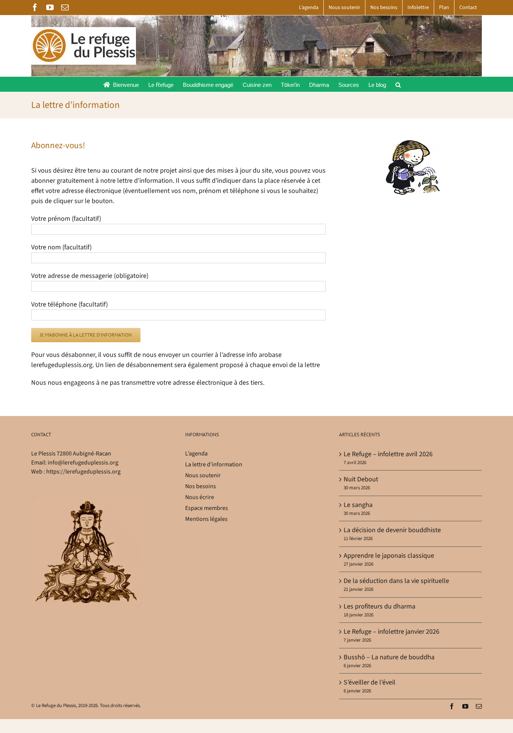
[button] (398, 84)
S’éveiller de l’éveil (369, 682)
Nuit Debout (361, 479)
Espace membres (206, 508)
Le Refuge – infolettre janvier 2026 (391, 631)
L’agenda (196, 453)
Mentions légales (206, 519)
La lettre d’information (213, 464)
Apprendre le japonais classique (389, 555)
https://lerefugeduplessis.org (83, 471)
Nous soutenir (203, 475)
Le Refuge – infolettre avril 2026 (388, 454)
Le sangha (358, 505)
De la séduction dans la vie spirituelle (396, 581)
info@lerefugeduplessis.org (83, 462)
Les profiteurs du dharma (379, 606)
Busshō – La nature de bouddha (389, 657)
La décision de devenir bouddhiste (392, 530)
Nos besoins (200, 486)
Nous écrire (199, 497)
